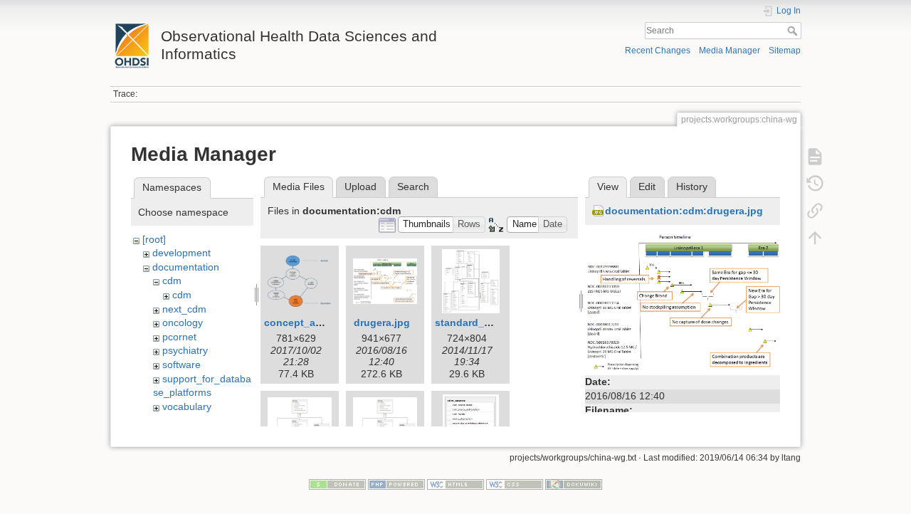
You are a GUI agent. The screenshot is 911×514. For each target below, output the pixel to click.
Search (794, 31)
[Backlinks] (815, 210)
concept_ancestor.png (319, 322)
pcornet (179, 336)
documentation (185, 267)
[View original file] (682, 301)
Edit (646, 186)
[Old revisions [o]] (815, 183)
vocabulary (186, 406)
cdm (171, 280)
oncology (182, 322)
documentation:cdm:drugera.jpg (684, 210)
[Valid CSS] (514, 483)
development (181, 252)
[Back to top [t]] (815, 237)
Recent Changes (657, 51)
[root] (154, 239)
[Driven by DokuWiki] (573, 483)
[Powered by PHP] (396, 483)
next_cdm (184, 309)
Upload (360, 186)
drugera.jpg (382, 322)
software (181, 364)
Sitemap (785, 51)
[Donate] (337, 483)
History (691, 186)
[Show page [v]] (815, 156)
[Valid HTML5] (455, 483)
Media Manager (729, 51)
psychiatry (185, 350)
